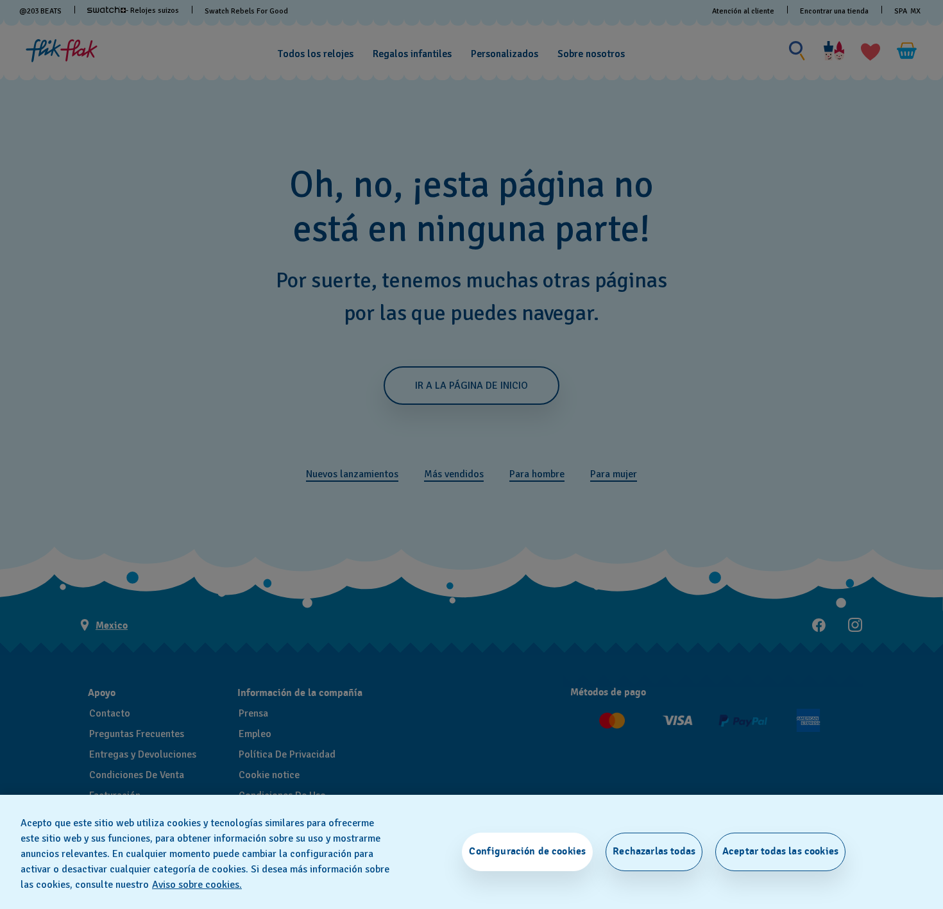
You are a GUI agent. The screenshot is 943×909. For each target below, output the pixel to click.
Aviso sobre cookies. (197, 884)
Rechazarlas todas (654, 851)
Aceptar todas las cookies (780, 851)
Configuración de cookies (527, 851)
